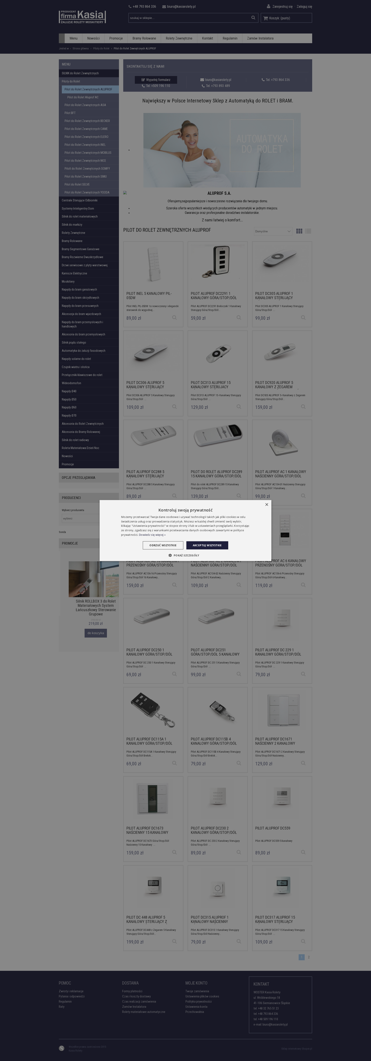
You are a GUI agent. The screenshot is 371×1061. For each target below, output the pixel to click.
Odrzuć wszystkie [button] (162, 545)
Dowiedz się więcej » (152, 535)
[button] (185, 555)
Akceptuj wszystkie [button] (207, 545)
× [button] (266, 504)
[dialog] (185, 530)
